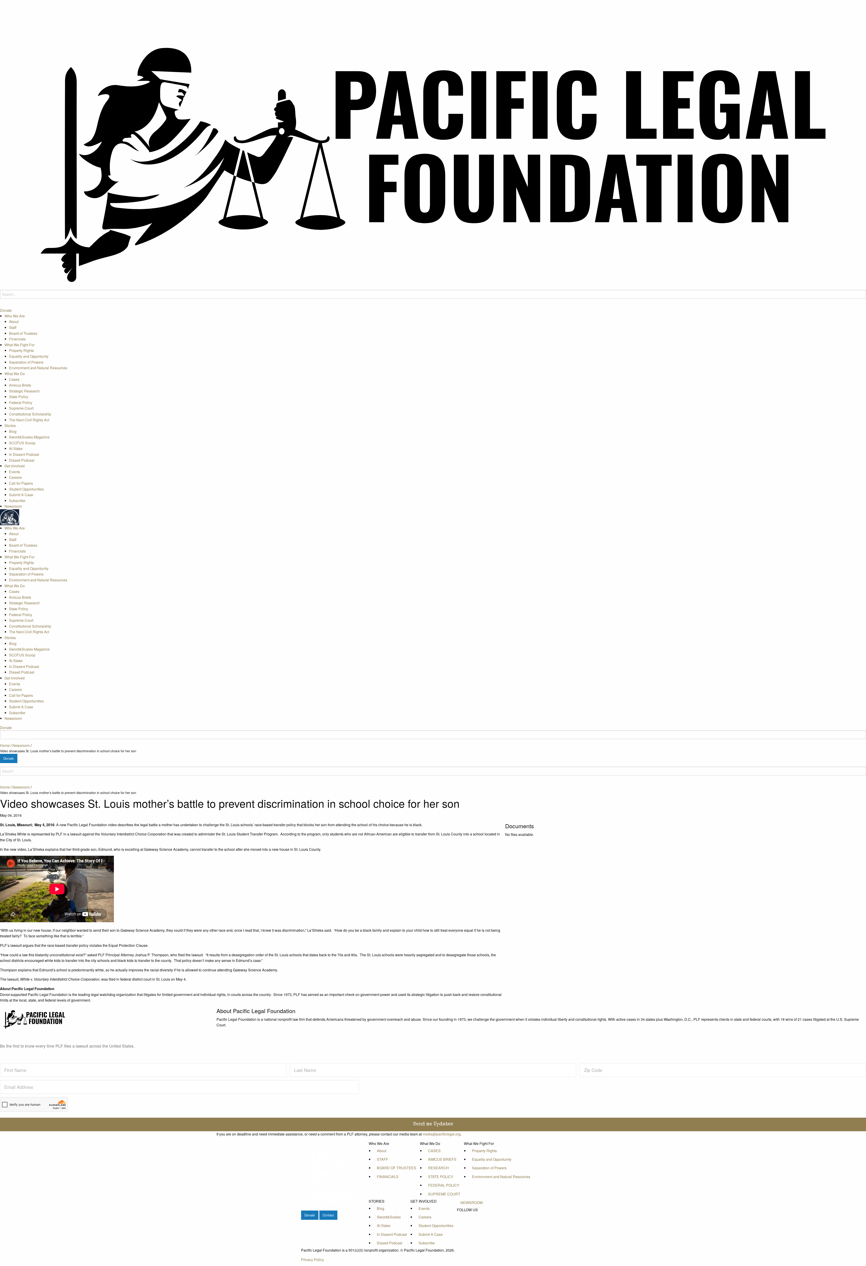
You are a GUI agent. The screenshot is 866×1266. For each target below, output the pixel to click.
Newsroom (13, 506)
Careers (15, 477)
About (13, 321)
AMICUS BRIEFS (442, 1159)
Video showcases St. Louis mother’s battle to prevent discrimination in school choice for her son (68, 751)
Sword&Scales (389, 1217)
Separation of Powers (26, 362)
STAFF (382, 1159)
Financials (17, 339)
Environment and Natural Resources (38, 367)
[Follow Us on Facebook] (471, 1215)
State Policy (18, 396)
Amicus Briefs (20, 385)
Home (5, 745)
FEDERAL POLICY (443, 1185)
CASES (434, 1150)
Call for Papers (21, 483)
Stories (10, 425)
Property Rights (21, 350)
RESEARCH (438, 1167)
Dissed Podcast (21, 460)
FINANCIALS (387, 1176)
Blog (12, 431)
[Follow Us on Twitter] (471, 1220)
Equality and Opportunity (28, 356)
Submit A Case (21, 494)
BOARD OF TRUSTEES (396, 1167)
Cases (14, 379)
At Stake (16, 448)
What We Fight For (20, 344)
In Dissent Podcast (24, 454)
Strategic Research (24, 390)
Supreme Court (21, 408)
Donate (6, 310)
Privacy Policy (312, 1259)
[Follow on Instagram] (471, 1230)
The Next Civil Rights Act (29, 419)
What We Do (15, 373)
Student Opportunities (26, 488)
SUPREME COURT (444, 1194)
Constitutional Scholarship (30, 414)
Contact (328, 1215)
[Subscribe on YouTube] (471, 1225)
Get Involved (15, 465)
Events (14, 471)
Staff (12, 327)
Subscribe (17, 500)
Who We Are (15, 315)
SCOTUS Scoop (22, 442)
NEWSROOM (472, 1202)
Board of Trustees (23, 333)
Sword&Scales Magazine (29, 437)
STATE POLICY (440, 1176)
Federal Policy (20, 402)
